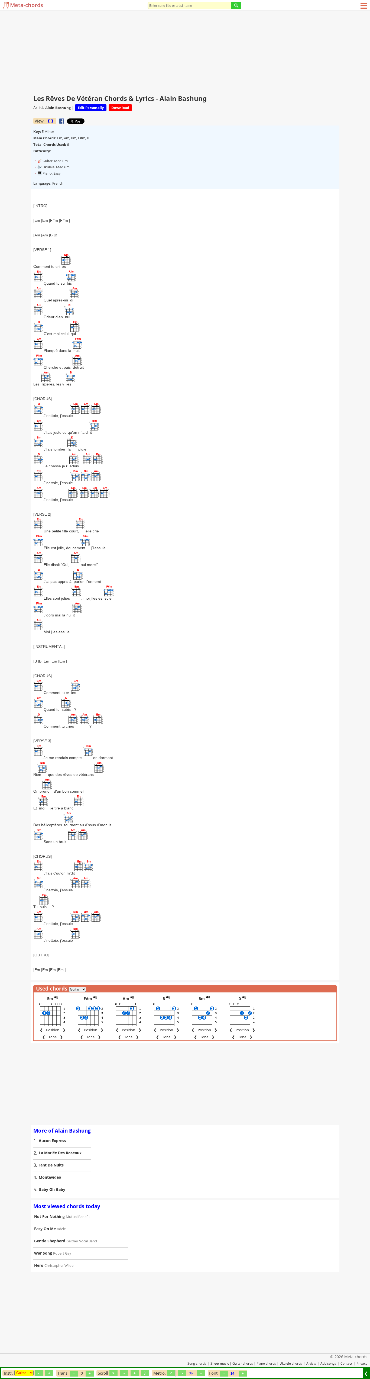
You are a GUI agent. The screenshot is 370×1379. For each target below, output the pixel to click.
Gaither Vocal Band (81, 1241)
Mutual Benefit (78, 1216)
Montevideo (50, 1177)
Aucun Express (52, 1140)
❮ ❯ (50, 120)
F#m (88, 998)
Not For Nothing (49, 1216)
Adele (61, 1228)
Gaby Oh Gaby (52, 1189)
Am (126, 998)
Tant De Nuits (51, 1165)
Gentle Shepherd (49, 1240)
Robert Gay (62, 1253)
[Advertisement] (185, 51)
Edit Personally (91, 107)
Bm (202, 998)
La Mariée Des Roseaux (60, 1152)
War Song (43, 1253)
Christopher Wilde (58, 1265)
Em (50, 998)
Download (120, 107)
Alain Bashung (58, 107)
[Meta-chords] (6, 5)
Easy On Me (45, 1228)
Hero (38, 1265)
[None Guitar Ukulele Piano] (24, 1373)
